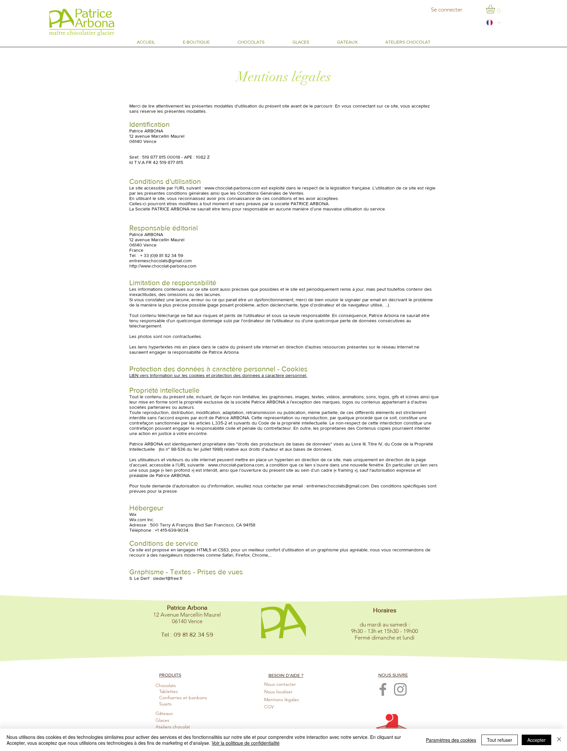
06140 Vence (143, 141)
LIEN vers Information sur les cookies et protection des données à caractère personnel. (218, 375)
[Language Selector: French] (493, 22)
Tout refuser (499, 740)
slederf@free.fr (168, 578)
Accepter (536, 740)
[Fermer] (559, 740)
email (375, 299)
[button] (495, 9)
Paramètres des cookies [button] (451, 740)
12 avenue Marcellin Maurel (156, 136)
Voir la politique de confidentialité (246, 743)
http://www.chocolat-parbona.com (162, 265)
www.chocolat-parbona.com (232, 187)
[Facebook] (382, 689)
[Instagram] (400, 689)
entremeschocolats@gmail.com (160, 260)
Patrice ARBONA (146, 130)
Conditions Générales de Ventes (270, 193)
